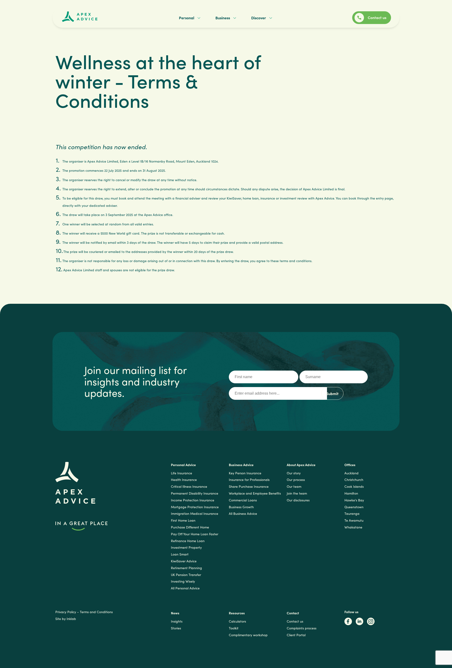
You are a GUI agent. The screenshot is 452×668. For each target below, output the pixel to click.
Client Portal (296, 635)
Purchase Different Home (190, 527)
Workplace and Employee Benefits (255, 493)
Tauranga (351, 513)
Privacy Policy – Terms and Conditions (84, 612)
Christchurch (353, 479)
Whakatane (353, 527)
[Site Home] (77, 16)
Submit (332, 393)
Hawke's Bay (354, 500)
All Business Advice (243, 513)
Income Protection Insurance (192, 500)
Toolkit (233, 628)
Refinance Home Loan (188, 541)
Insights (176, 621)
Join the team (297, 493)
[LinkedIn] (359, 623)
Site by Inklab (65, 618)
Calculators (237, 621)
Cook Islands (354, 486)
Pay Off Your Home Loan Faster (194, 534)
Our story (294, 473)
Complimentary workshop (248, 635)
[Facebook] (348, 623)
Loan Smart (180, 554)
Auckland (351, 473)
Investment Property (186, 547)
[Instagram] (371, 623)
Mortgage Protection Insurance (195, 507)
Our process (296, 479)
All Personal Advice (185, 588)
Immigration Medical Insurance (194, 513)
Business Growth (241, 507)
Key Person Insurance (245, 473)
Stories (176, 628)
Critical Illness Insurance (189, 486)
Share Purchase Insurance (249, 486)
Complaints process (301, 628)
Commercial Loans (243, 500)
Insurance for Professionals (249, 479)
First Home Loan (183, 520)
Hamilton (351, 493)
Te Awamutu (353, 520)
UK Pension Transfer (186, 574)
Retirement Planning (186, 568)
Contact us (295, 621)
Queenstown (353, 507)
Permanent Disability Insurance (194, 493)
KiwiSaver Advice (184, 561)
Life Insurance (181, 473)
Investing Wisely (183, 581)
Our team (294, 486)
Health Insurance (184, 479)
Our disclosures (298, 500)
